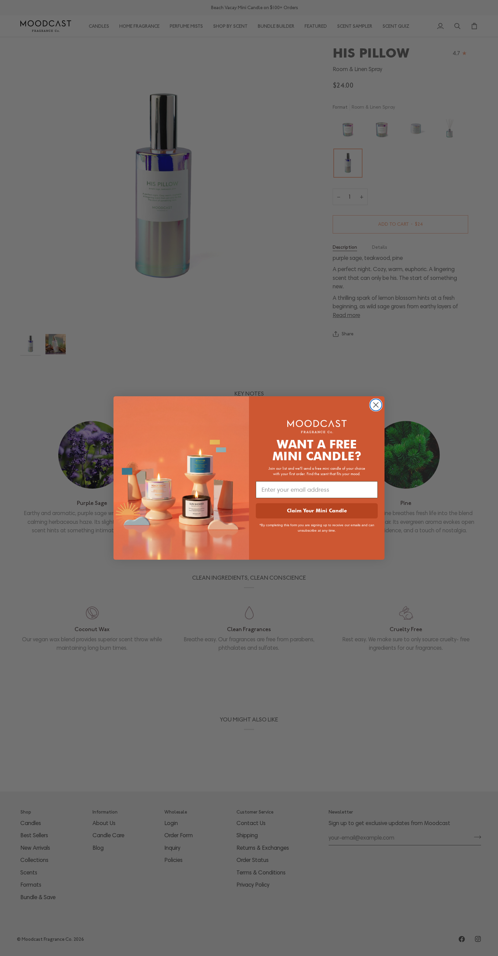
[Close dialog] (376, 405)
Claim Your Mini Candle (317, 511)
